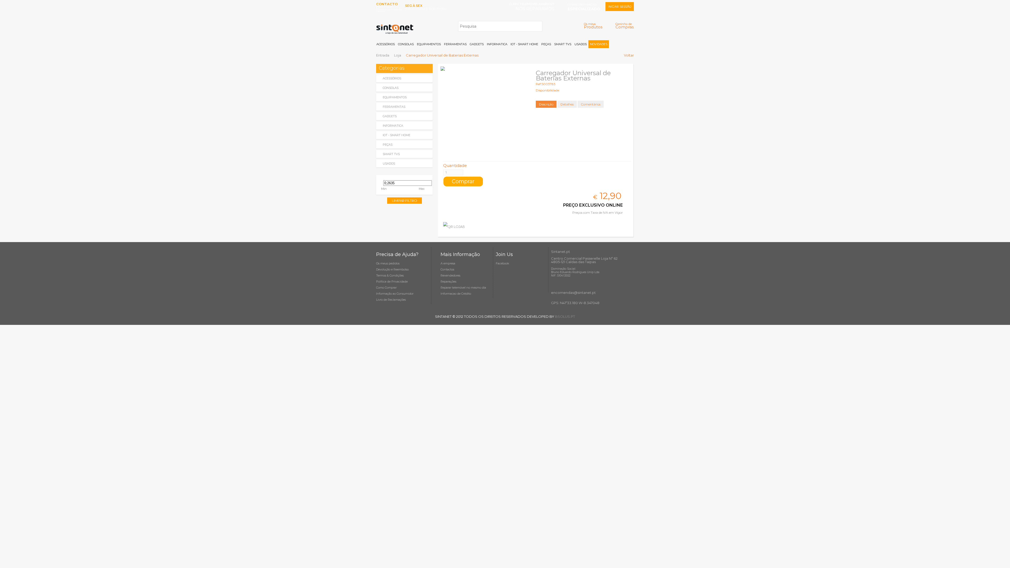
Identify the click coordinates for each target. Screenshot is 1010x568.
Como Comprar (386, 287)
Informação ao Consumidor (394, 293)
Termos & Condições (390, 275)
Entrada (382, 55)
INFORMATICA (497, 44)
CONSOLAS (406, 44)
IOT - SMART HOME (524, 44)
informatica (393, 125)
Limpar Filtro (404, 200)
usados (389, 163)
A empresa (448, 263)
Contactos (447, 269)
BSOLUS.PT (565, 316)
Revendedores (450, 275)
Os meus (593, 25)
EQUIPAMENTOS (429, 44)
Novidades (598, 44)
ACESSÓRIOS (385, 44)
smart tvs (391, 154)
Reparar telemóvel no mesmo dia (463, 287)
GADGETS (477, 44)
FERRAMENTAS (455, 44)
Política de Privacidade (392, 281)
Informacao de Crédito (456, 293)
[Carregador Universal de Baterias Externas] (484, 109)
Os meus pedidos (388, 263)
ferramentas (394, 107)
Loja (397, 55)
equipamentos (395, 97)
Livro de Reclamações (391, 299)
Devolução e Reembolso (392, 269)
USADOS (580, 44)
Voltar (629, 55)
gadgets (390, 116)
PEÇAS (546, 44)
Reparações (448, 281)
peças (387, 144)
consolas (390, 88)
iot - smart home (396, 135)
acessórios (392, 78)
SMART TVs (562, 44)
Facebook (502, 263)
